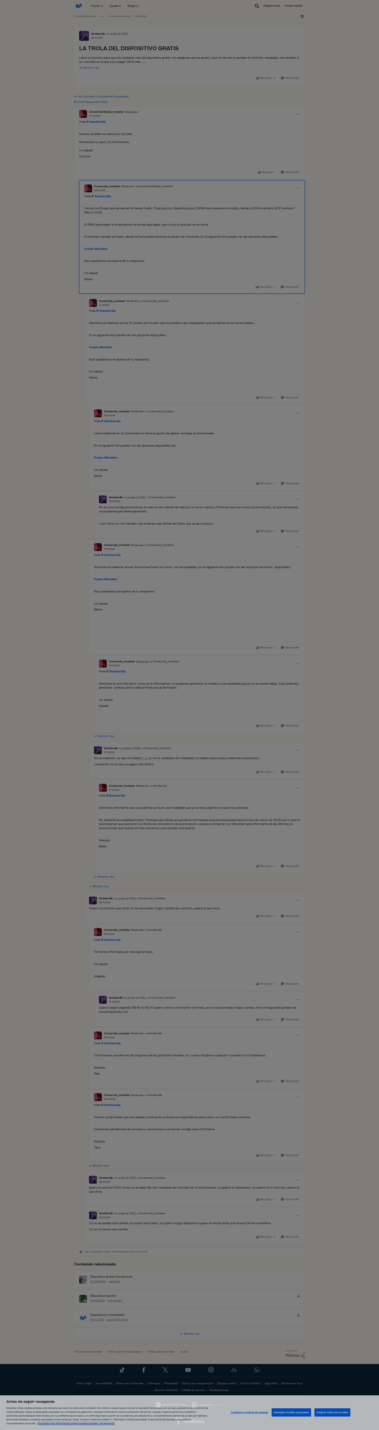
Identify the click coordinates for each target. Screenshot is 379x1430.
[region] (189, 1412)
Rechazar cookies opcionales (291, 1412)
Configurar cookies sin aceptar (249, 1412)
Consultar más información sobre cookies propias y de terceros (76, 1423)
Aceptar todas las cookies (332, 1412)
